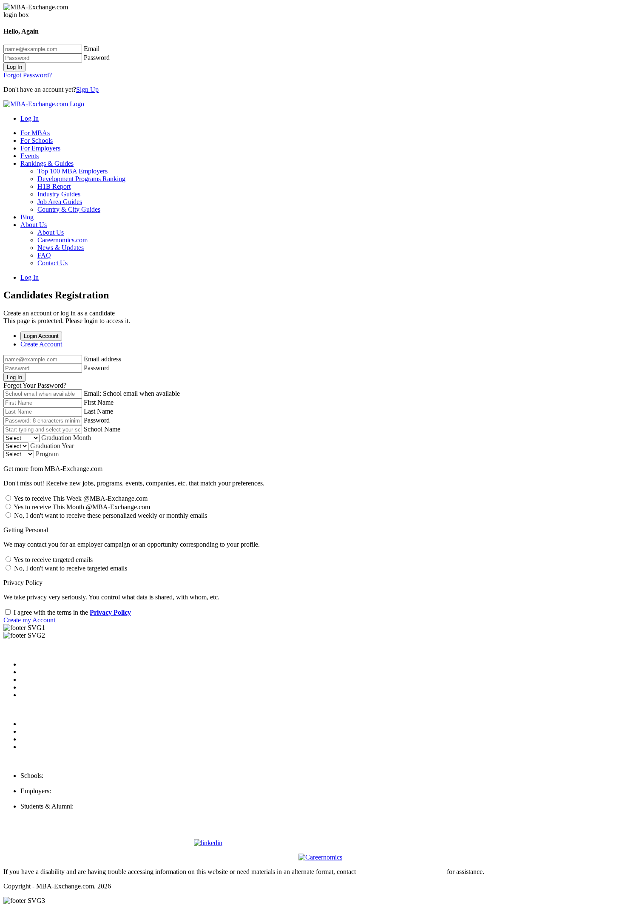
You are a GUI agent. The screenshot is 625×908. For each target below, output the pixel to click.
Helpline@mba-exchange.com (61, 813)
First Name (99, 402)
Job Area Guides (59, 201)
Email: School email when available (132, 393)
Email (91, 48)
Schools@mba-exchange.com (60, 783)
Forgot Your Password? (34, 385)
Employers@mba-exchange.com (64, 798)
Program (47, 453)
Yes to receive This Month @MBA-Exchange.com (81, 507)
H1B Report (54, 186)
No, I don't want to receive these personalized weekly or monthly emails (109, 515)
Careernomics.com (62, 240)
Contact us (34, 687)
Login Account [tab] (41, 336)
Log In (14, 67)
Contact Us (52, 263)
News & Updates (60, 247)
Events (29, 155)
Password (97, 57)
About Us (33, 224)
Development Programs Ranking (81, 178)
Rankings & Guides (47, 163)
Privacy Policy (110, 612)
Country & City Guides (68, 209)
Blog (27, 217)
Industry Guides (58, 194)
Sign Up (87, 89)
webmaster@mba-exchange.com (401, 871)
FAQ (44, 255)
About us (32, 664)
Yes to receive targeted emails (52, 559)
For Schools (36, 140)
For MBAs (35, 132)
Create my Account (29, 620)
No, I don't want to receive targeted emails (69, 568)
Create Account (41, 344)
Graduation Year (52, 445)
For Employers (40, 148)
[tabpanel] (312, 372)
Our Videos (35, 694)
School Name (102, 429)
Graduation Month (66, 437)
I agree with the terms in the (71, 612)
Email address (102, 359)
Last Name (98, 411)
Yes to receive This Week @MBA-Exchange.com (80, 498)
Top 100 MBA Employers (72, 171)
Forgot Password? (27, 75)
